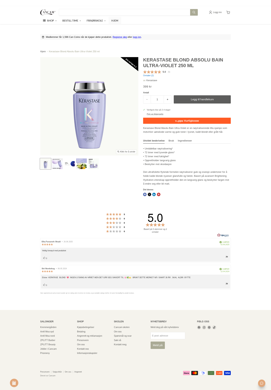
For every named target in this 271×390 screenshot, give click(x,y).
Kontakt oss (83, 349)
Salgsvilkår (57, 372)
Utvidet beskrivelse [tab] (154, 140)
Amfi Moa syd (47, 331)
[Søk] (194, 12)
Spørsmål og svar (123, 336)
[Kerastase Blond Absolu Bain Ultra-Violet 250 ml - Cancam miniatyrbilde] (45, 163)
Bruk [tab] (171, 140)
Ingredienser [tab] (185, 140)
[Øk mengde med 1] (167, 99)
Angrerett (78, 372)
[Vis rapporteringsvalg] (227, 257)
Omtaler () (148, 75)
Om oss (81, 344)
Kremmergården (48, 327)
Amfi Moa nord (47, 336)
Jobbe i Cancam (48, 349)
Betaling (81, 331)
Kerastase (151, 80)
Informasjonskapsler (87, 353)
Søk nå (117, 340)
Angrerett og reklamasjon (89, 336)
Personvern (83, 340)
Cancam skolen (122, 327)
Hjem (43, 51)
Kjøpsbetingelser (85, 327)
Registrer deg (120, 37)
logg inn (137, 37)
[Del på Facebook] (145, 194)
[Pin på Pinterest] (158, 194)
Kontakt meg (120, 344)
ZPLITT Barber (47, 340)
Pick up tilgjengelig (155, 114)
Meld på (158, 345)
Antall (146, 92)
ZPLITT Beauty (47, 344)
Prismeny (45, 353)
